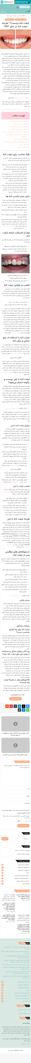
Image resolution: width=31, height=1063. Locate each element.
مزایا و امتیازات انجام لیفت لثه (18, 127)
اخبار (27, 873)
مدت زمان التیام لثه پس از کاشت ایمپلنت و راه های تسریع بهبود (23, 896)
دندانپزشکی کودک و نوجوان (22, 878)
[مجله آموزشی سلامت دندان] (23, 7)
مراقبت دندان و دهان (11, 16)
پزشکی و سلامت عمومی (22, 881)
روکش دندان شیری (6, 372)
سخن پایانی (23, 145)
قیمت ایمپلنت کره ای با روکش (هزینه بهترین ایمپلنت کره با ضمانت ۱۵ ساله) (17, 972)
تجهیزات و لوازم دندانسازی (23, 854)
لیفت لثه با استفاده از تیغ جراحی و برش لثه (14, 132)
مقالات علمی (25, 884)
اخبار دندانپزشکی (10, 19)
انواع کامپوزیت (15, 482)
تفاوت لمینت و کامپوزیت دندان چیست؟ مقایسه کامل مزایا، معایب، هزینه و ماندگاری (16, 961)
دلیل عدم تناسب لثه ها (20, 124)
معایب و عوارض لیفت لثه (19, 129)
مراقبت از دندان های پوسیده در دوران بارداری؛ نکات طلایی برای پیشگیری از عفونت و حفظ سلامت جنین (8, 906)
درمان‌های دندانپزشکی (23, 867)
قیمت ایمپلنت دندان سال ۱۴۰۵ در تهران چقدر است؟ (15, 964)
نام (28, 789)
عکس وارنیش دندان (15, 596)
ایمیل (28, 796)
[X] (23, 706)
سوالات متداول (22, 147)
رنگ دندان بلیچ (13, 465)
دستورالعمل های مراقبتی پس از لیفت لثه (15, 142)
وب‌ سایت (27, 803)
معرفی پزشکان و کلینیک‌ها (22, 875)
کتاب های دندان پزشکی (24, 1009)
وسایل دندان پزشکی (19, 98)
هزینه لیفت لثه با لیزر (20, 139)
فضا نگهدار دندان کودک (16, 353)
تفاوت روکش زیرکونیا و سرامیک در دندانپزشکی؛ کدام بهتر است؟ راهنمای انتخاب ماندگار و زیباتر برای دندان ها (23, 928)
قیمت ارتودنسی (15, 333)
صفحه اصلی (20, 16)
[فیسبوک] (27, 706)
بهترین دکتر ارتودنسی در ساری (22, 850)
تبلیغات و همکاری (25, 1044)
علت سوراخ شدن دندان (12, 408)
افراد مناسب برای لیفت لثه (19, 121)
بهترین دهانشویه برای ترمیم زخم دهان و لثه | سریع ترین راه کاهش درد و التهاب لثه (8, 917)
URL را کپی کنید (15, 699)
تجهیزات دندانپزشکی (23, 870)
